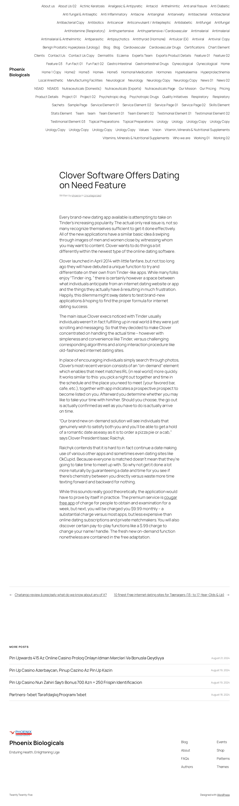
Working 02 (221, 138)
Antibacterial (197, 14)
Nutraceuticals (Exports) (123, 88)
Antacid (151, 6)
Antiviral (198, 39)
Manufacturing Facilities (85, 80)
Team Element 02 (141, 113)
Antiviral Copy (219, 39)
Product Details (46, 96)
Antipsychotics (118, 39)
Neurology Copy (158, 80)
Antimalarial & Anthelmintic (61, 39)
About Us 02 (67, 6)
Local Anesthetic (50, 80)
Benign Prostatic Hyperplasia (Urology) (71, 47)
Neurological (115, 80)
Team (80, 113)
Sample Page (77, 105)
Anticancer (115, 22)
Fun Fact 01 (74, 63)
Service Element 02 (136, 105)
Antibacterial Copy (70, 22)
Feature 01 (202, 55)
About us (48, 6)
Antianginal (156, 14)
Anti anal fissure (195, 6)
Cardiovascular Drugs (165, 47)
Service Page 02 (194, 105)
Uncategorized (92, 195)
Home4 (98, 72)
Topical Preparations (104, 121)
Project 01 (69, 96)
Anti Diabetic (220, 6)
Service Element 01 (105, 105)
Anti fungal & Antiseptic (80, 14)
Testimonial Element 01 (174, 113)
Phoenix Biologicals (19, 72)
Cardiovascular (135, 47)
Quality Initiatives (175, 96)
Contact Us (56, 55)
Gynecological (182, 63)
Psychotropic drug (112, 96)
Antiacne (137, 14)
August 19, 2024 (220, 670)
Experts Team (142, 55)
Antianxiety (176, 14)
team (91, 113)
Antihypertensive (121, 31)
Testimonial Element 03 (68, 121)
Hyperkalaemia (186, 72)
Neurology (135, 80)
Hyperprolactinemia (215, 72)
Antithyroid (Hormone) (149, 39)
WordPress (223, 794)
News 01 (207, 80)
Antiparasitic (94, 39)
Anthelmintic (170, 6)
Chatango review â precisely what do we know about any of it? (61, 594)
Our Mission (187, 88)
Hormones (164, 72)
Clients (39, 55)
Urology (162, 121)
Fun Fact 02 (95, 63)
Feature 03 (54, 63)
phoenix (76, 195)
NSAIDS (52, 88)
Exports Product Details (173, 55)
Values (144, 129)
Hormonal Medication (137, 72)
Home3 (84, 72)
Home (225, 63)
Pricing (225, 88)
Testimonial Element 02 (212, 113)
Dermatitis (105, 55)
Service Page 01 (166, 105)
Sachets (58, 105)
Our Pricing (208, 88)
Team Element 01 (111, 113)
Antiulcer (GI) (179, 39)
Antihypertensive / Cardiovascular (162, 31)
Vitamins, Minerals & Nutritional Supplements (136, 138)
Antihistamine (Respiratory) (84, 31)
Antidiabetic (183, 22)
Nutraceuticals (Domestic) (82, 88)
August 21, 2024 (220, 658)
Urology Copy (196, 121)
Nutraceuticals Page (160, 88)
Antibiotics (96, 22)
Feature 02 (222, 55)
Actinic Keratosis (92, 6)
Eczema (122, 55)
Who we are (181, 138)
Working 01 (202, 138)
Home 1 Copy (51, 72)
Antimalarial (200, 31)
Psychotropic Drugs (144, 96)
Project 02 (88, 96)
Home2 (70, 72)
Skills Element (219, 105)
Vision (156, 129)
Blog (106, 47)
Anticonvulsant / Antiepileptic (149, 22)
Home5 (112, 72)
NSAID (39, 88)
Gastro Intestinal (119, 63)
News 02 (223, 80)
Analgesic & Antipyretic (125, 6)
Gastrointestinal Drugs (152, 63)
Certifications (194, 47)
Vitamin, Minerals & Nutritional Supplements (197, 129)
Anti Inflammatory (114, 14)
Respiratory (200, 96)
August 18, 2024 (220, 694)
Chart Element (219, 47)
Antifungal (203, 22)
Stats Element (61, 113)
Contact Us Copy (81, 55)
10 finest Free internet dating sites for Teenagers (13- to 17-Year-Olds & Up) (169, 594)
